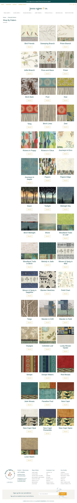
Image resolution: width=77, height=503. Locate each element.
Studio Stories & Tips (66, 483)
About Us (63, 480)
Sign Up (63, 494)
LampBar (63, 472)
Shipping (48, 475)
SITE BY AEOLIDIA (50, 501)
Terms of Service (50, 483)
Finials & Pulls (48, 12)
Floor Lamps (16, 12)
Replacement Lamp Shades (38, 477)
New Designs (35, 482)
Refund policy (49, 478)
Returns (48, 477)
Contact (15, 4)
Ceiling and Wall (27, 12)
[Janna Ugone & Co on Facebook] (7, 482)
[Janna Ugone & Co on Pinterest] (8, 482)
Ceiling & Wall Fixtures (37, 475)
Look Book (8, 4)
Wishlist (48, 480)
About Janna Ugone (65, 482)
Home (4, 17)
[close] (75, 1)
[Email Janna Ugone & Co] (11, 482)
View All (29, 47)
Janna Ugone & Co (30, 501)
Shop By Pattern (69, 12)
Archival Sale (59, 12)
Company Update (22, 4)
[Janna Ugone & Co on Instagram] (10, 482)
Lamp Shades (38, 12)
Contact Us (49, 472)
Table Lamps (7, 12)
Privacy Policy (49, 482)
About (2, 4)
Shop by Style (35, 480)
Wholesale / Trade (65, 475)
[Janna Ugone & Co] (38, 9)
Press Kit (63, 478)
